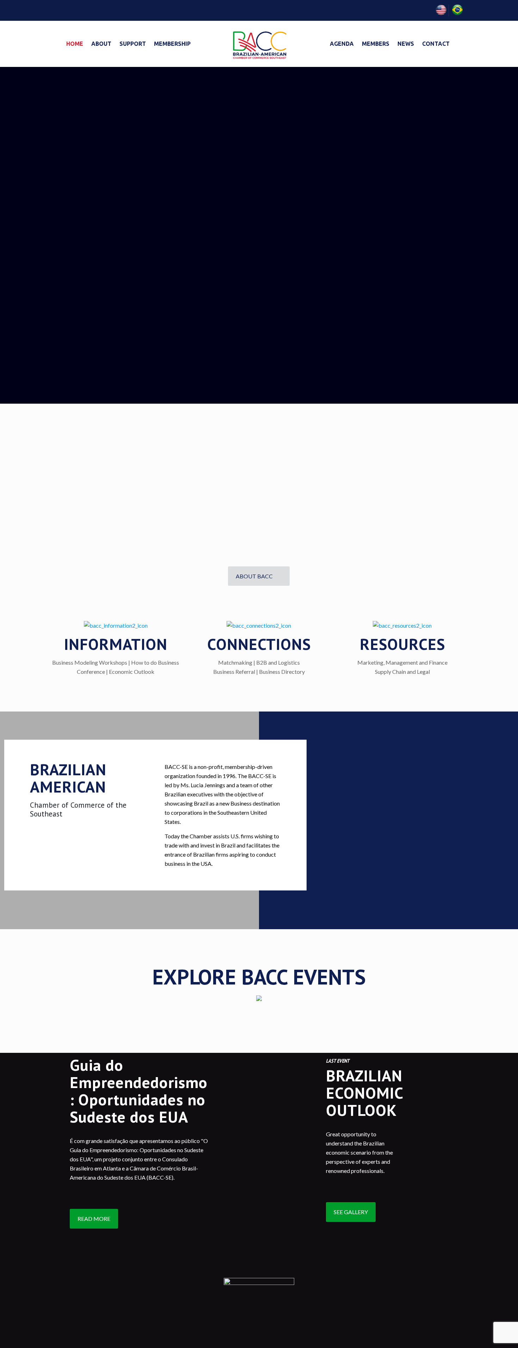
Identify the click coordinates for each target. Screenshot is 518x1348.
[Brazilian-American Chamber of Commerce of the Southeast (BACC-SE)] (258, 44)
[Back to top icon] (484, 1333)
